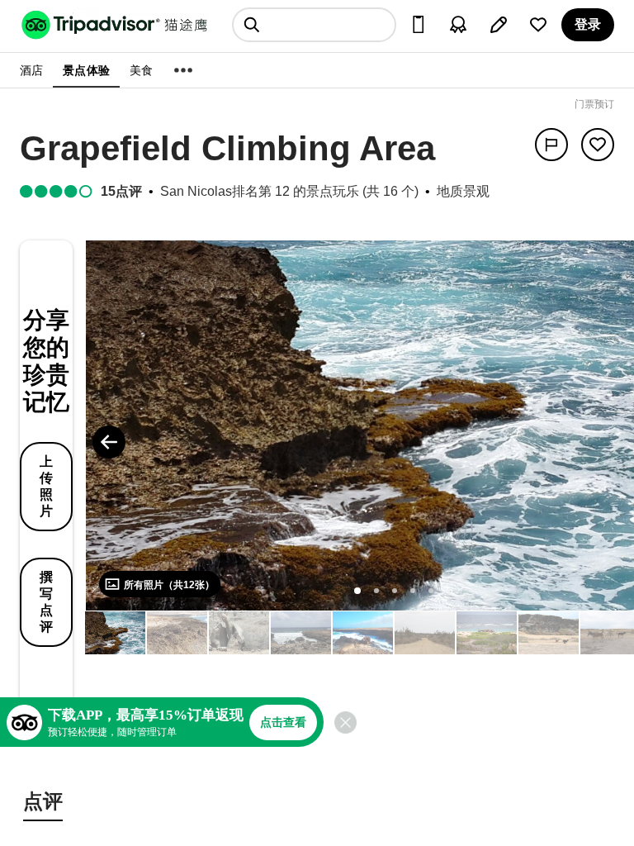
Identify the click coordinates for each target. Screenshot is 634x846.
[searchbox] (314, 24)
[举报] (551, 144)
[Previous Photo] (108, 442)
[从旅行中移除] (597, 144)
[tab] (43, 803)
